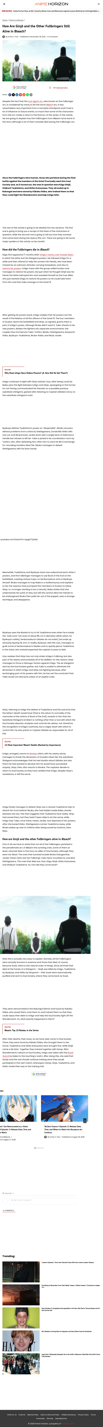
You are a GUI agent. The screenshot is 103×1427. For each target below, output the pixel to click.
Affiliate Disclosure (68, 1415)
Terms (93, 1415)
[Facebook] (9, 94)
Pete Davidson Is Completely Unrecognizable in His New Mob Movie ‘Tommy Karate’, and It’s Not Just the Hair (71, 1309)
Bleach (49, 104)
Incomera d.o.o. (68, 1423)
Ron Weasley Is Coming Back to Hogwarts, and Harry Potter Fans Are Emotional (66, 1331)
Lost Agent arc (35, 101)
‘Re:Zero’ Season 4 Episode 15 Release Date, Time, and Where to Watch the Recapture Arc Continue (63, 1129)
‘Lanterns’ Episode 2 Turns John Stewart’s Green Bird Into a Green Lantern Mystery (68, 1262)
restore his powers (11, 268)
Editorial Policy (62, 88)
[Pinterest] (20, 94)
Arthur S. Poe (13, 37)
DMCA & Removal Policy (50, 1415)
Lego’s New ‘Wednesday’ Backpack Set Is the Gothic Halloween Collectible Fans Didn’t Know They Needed (71, 1355)
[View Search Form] (99, 4)
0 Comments (52, 37)
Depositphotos (61, 1418)
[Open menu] (4, 4)
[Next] (85, 1120)
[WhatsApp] (27, 94)
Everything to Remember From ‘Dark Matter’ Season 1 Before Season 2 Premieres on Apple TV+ (71, 1286)
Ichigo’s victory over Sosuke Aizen (56, 254)
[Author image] (3, 36)
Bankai (33, 753)
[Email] (30, 94)
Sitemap (50, 1418)
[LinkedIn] (16, 94)
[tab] (35, 1148)
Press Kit (22, 1415)
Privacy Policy (83, 1415)
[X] (13, 94)
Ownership (40, 1418)
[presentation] (64, 1108)
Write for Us (12, 1415)
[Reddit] (23, 94)
